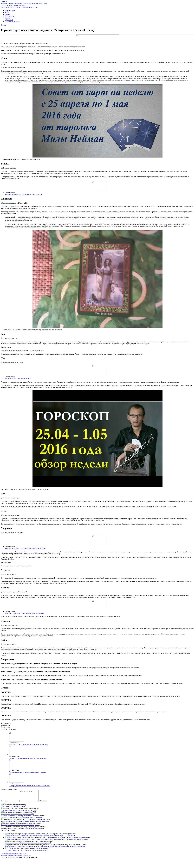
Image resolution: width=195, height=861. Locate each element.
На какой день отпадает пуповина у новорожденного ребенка (22, 828)
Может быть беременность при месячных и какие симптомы (22, 817)
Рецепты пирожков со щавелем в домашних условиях (27, 772)
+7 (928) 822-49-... (12, 5)
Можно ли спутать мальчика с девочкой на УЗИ (17, 814)
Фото (7, 12)
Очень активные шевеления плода (13, 806)
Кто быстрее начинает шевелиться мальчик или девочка (20, 825)
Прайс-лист (9, 20)
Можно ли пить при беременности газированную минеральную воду (25, 821)
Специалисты (9, 16)
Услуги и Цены (10, 10)
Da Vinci (4, 2)
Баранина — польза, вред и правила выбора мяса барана (24, 613)
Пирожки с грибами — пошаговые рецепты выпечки (27, 758)
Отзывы (7, 18)
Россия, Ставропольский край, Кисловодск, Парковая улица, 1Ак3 (24, 3)
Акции (7, 14)
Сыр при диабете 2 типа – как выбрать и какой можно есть (29, 786)
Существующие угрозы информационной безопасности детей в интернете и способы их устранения (40, 835)
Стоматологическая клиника (12, 854)
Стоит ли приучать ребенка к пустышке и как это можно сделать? (28, 843)
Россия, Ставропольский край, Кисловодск (16, 855)
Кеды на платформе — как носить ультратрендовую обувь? (25, 548)
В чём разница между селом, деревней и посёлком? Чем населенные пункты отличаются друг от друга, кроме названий (46, 839)
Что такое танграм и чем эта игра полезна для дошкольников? (26, 850)
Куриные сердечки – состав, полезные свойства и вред (24, 194)
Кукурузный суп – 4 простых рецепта (18, 378)
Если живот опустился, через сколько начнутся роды (19, 810)
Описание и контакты (12, 21)
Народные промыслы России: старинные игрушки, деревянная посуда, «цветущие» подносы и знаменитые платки (45, 846)
